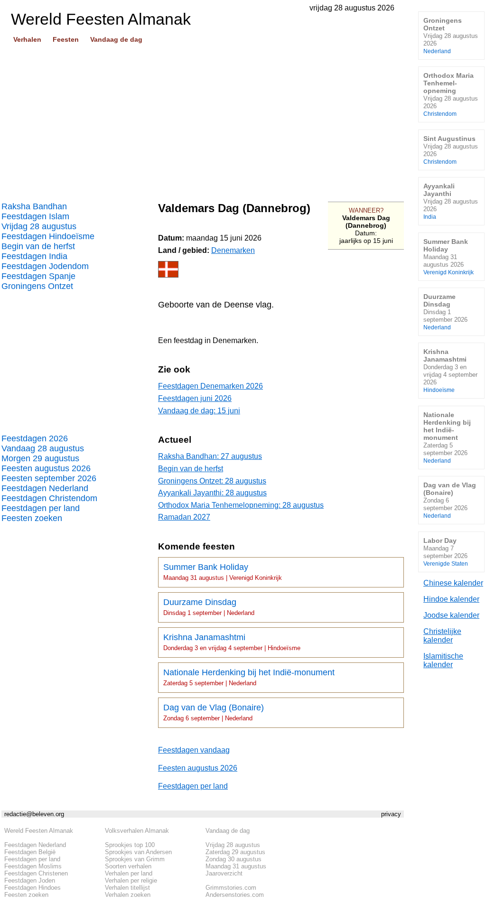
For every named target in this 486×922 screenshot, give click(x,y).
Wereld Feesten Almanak (38, 830)
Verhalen (27, 39)
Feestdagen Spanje (38, 276)
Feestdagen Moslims (33, 866)
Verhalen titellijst (127, 887)
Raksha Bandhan (34, 206)
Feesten (66, 39)
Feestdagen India (34, 256)
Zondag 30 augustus (234, 859)
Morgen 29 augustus (40, 458)
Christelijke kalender (442, 635)
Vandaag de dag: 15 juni (199, 411)
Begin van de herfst (38, 246)
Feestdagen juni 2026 (195, 398)
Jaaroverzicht (224, 873)
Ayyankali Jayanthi (450, 201)
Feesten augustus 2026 (46, 468)
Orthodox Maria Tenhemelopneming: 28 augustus (241, 505)
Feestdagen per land (40, 508)
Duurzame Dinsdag (208, 606)
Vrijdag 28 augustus (38, 226)
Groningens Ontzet (37, 286)
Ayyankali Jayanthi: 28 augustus (212, 493)
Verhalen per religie (131, 880)
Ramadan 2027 (184, 517)
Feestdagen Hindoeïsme (47, 236)
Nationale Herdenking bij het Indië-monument (249, 677)
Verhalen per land (128, 873)
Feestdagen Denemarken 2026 (210, 386)
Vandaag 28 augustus (42, 448)
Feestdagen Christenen (36, 873)
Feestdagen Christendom (49, 498)
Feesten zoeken (31, 518)
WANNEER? (366, 210)
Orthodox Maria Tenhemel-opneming (450, 94)
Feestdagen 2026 (34, 438)
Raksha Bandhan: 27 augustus (210, 456)
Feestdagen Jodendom (45, 266)
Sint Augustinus (450, 150)
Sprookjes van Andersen (138, 852)
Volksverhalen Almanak (137, 830)
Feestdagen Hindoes (32, 887)
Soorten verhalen (128, 866)
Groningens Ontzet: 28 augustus (212, 481)
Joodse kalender (451, 615)
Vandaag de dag (116, 39)
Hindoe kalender (451, 599)
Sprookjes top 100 (130, 844)
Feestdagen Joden (29, 880)
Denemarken (233, 250)
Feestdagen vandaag (194, 750)
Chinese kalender (453, 583)
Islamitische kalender (443, 660)
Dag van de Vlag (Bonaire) (213, 712)
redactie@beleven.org (34, 814)
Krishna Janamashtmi (231, 642)
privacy (391, 814)
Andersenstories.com (235, 894)
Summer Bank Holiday (222, 571)
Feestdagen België (30, 852)
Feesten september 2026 (48, 478)
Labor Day (445, 552)
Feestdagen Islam (35, 216)
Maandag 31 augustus (236, 866)
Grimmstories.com (231, 887)
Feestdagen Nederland (44, 488)
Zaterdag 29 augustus (235, 852)
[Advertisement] (202, 119)
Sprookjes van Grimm (135, 859)
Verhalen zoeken (127, 894)
